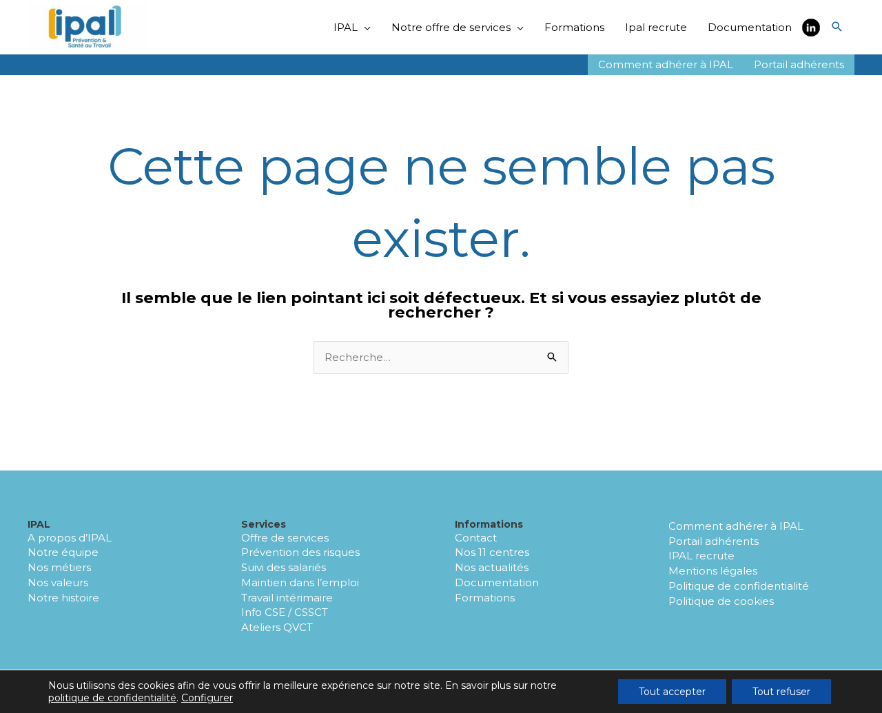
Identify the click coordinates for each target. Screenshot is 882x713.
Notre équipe (63, 552)
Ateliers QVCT (277, 627)
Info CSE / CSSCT (284, 612)
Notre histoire (63, 597)
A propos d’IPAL (70, 537)
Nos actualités (492, 567)
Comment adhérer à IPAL (735, 526)
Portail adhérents (713, 541)
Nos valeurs (58, 582)
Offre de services (285, 537)
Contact (476, 537)
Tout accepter (672, 691)
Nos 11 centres (492, 552)
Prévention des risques (300, 552)
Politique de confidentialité (738, 585)
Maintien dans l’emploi (300, 582)
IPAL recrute (701, 555)
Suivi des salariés (283, 567)
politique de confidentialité (112, 698)
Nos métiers (59, 567)
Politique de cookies (721, 601)
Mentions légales (712, 570)
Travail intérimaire (287, 597)
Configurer (207, 698)
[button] (837, 27)
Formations (485, 597)
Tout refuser (781, 691)
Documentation (497, 582)
